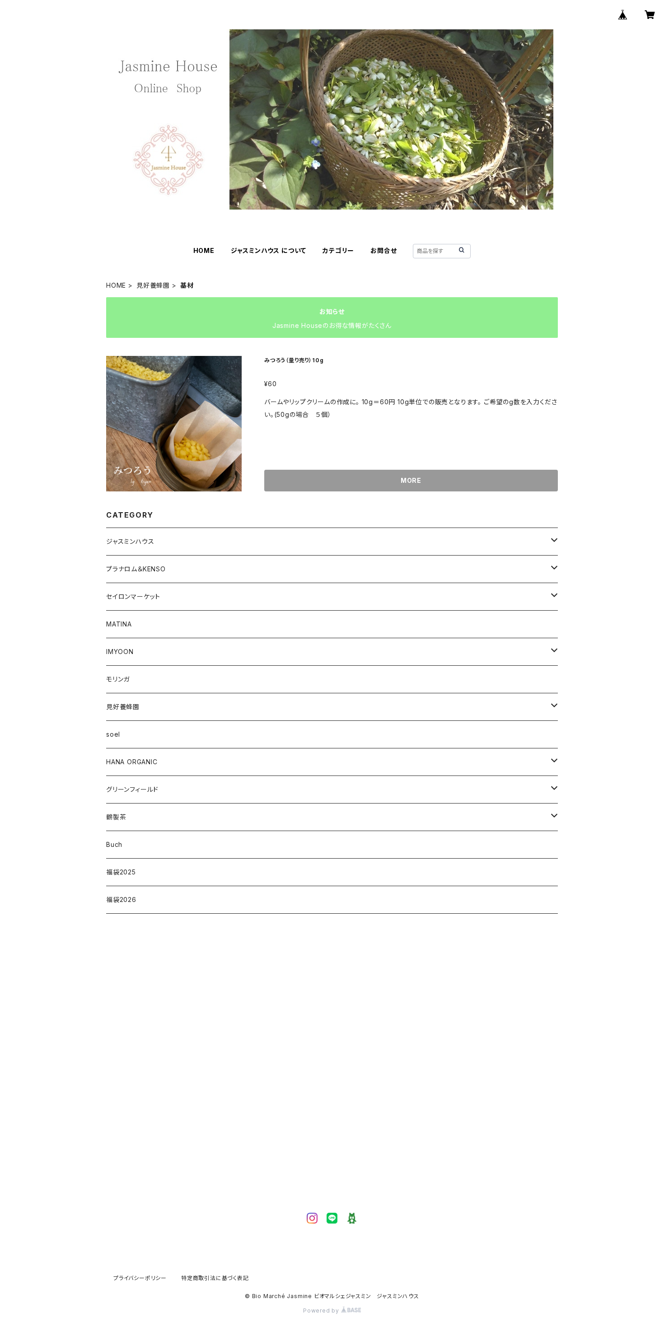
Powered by (322, 1310)
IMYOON (120, 651)
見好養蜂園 (153, 285)
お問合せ (383, 250)
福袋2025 (121, 872)
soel (113, 734)
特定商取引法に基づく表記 (215, 1278)
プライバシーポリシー (140, 1278)
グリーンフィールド (132, 789)
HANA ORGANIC (132, 762)
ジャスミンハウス (130, 541)
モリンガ (118, 679)
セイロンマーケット (133, 596)
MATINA (119, 624)
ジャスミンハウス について (268, 250)
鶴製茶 (116, 817)
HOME (204, 250)
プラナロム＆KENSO (136, 569)
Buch (114, 844)
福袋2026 (121, 899)
